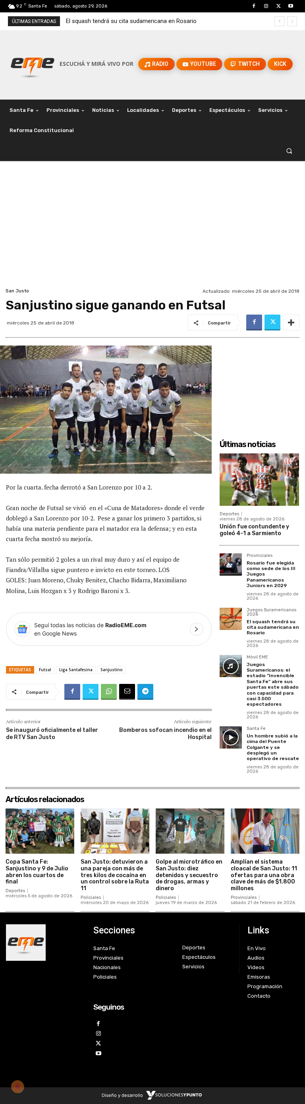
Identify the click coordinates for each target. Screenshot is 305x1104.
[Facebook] (253, 6)
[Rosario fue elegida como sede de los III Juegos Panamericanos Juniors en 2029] (231, 564)
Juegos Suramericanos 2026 (271, 612)
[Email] (127, 692)
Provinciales (259, 555)
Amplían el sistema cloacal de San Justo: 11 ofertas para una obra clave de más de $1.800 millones (264, 875)
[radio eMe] (43, 942)
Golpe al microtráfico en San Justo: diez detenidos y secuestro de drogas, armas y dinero (189, 875)
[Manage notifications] (17, 1086)
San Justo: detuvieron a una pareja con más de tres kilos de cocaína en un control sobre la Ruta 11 (115, 875)
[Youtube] (291, 6)
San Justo (17, 290)
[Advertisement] (152, 226)
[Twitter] (278, 6)
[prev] (279, 21)
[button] (289, 151)
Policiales (91, 897)
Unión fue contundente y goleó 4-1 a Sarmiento (254, 530)
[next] (292, 21)
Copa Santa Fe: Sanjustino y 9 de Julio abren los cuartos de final (37, 871)
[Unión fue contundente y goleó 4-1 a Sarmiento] (259, 479)
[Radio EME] (33, 64)
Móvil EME (257, 657)
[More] (291, 322)
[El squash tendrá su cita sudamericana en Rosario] (231, 619)
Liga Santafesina (76, 669)
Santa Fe (256, 728)
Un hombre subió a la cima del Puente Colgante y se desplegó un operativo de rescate (273, 747)
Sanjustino (111, 669)
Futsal (45, 669)
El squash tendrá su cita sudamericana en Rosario (273, 627)
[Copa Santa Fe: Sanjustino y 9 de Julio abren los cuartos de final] (40, 831)
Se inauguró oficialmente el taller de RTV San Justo (52, 734)
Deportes (229, 514)
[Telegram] (145, 692)
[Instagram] (266, 6)
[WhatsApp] (109, 692)
